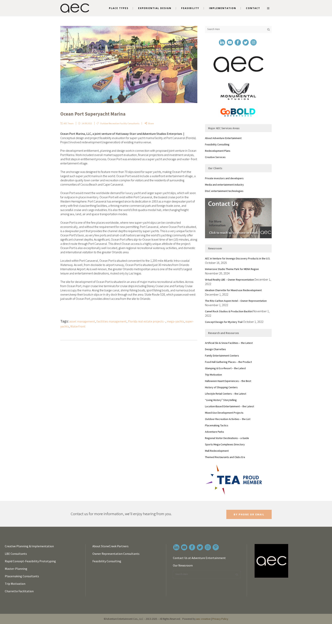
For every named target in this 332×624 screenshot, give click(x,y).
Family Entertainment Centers (222, 355)
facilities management (111, 321)
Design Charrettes (215, 349)
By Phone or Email (249, 514)
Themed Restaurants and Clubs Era (225, 457)
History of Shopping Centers (221, 387)
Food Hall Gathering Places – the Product (228, 362)
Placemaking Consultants (22, 576)
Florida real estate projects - (146, 321)
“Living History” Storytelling (221, 400)
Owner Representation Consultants (115, 554)
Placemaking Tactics (216, 425)
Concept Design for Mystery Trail (223, 322)
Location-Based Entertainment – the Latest (229, 406)
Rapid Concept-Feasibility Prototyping (30, 561)
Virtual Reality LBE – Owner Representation (229, 279)
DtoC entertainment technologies (224, 191)
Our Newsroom (183, 565)
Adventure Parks (214, 431)
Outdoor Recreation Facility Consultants (119, 123)
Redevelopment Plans (217, 150)
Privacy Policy (220, 619)
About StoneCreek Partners (110, 546)
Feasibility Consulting (217, 144)
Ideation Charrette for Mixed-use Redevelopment (233, 290)
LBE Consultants (16, 554)
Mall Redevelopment (217, 450)
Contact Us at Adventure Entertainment (199, 558)
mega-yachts (175, 321)
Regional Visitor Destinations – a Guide (227, 438)
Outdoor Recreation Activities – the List (227, 419)
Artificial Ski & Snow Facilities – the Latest (229, 343)
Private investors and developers (224, 178)
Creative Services (215, 157)
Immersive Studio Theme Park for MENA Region (232, 269)
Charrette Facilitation (19, 591)
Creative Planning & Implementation (29, 546)
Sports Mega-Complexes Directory (225, 444)
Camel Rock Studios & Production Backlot (229, 311)
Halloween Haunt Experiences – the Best (228, 381)
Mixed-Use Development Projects (224, 412)
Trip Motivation (213, 374)
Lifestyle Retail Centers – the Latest (225, 393)
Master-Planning (16, 569)
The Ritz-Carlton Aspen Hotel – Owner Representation (236, 300)
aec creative (203, 619)
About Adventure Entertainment (223, 138)
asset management (82, 321)
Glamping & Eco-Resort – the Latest (225, 368)
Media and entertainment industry (224, 184)
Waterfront (77, 326)
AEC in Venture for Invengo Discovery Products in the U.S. (237, 258)
